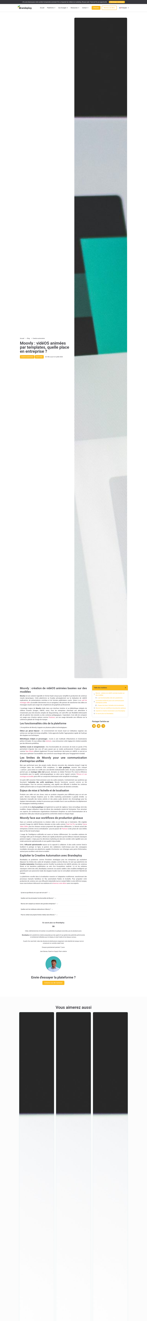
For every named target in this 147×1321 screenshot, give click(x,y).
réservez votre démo (60, 883)
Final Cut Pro (70, 824)
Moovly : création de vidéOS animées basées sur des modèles (110, 694)
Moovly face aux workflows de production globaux (111, 708)
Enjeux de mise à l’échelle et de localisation (111, 705)
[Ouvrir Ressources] (78, 8)
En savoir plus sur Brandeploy (104, 713)
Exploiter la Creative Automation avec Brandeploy (110, 711)
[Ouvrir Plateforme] (54, 8)
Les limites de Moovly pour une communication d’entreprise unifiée (110, 701)
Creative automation (27, 357)
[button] (125, 687)
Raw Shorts (30, 751)
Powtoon (52, 717)
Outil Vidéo (39, 357)
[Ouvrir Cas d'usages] (67, 8)
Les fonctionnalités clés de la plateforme (110, 698)
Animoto (48, 741)
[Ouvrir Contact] (88, 8)
